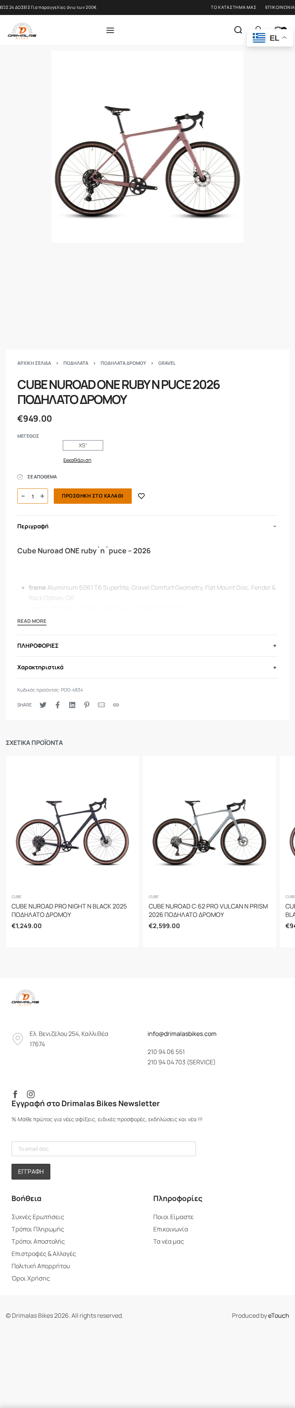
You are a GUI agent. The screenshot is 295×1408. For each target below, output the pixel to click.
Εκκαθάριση (77, 460)
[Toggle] (31, 622)
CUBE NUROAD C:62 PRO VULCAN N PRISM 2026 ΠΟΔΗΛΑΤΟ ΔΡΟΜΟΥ (208, 910)
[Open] (110, 30)
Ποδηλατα (75, 363)
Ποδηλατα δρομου (123, 363)
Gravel (167, 363)
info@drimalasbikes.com (182, 1033)
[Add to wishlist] (141, 496)
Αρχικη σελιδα (34, 363)
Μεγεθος (28, 436)
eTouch (278, 1315)
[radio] (83, 445)
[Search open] (238, 30)
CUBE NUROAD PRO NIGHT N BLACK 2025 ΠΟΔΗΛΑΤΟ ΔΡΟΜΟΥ (69, 910)
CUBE (17, 896)
